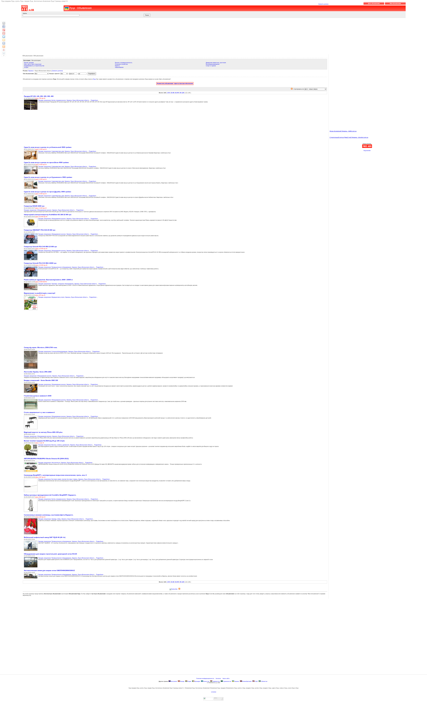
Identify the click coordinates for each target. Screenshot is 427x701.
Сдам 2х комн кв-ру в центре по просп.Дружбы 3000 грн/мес (47, 192)
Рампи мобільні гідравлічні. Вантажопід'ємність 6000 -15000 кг (48, 280)
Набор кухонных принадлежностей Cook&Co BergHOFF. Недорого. (50, 495)
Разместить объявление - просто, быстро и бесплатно (175, 83)
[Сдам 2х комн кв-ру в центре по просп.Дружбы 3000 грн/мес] (31, 203)
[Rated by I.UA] (208, 700)
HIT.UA (215, 698)
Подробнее (94, 100)
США (256, 681)
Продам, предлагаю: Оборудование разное (37, 210)
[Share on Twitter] (3, 36)
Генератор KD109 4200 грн (34, 206)
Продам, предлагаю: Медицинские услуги (51, 297)
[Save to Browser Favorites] (3, 40)
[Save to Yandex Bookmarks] (3, 50)
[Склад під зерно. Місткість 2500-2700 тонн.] (31, 369)
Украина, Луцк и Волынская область (77, 100)
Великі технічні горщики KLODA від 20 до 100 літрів (44, 441)
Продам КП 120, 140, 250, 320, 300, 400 (38, 96)
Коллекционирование (213, 64)
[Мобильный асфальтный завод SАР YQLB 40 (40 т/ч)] (31, 551)
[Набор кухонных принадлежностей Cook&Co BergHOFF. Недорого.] (31, 512)
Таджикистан (216, 681)
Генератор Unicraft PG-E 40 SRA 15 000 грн (40, 246)
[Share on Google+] (3, 30)
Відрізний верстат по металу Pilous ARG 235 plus (43, 432)
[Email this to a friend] (3, 53)
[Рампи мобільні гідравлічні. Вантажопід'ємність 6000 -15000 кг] (31, 290)
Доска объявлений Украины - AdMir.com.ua (343, 131)
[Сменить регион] (57, 71)
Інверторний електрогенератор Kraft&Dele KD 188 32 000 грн (47, 214)
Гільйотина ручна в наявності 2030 (37, 396)
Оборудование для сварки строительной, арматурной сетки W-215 (50, 554)
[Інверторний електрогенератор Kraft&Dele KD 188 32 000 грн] (31, 227)
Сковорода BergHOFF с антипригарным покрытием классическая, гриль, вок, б (55, 475)
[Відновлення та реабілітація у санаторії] (31, 310)
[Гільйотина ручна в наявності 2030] (31, 409)
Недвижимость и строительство (34, 66)
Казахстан (206, 681)
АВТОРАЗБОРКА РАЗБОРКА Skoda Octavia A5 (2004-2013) (46, 458)
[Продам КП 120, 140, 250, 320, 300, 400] (31, 110)
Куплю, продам (29, 62)
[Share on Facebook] (3, 26)
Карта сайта (226, 678)
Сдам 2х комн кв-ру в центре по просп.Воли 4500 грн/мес (46, 162)
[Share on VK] (3, 43)
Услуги (26, 67)
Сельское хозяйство (121, 64)
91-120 (182, 93)
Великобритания (247, 681)
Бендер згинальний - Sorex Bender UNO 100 (41, 380)
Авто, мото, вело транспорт (33, 64)
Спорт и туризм (211, 66)
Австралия (174, 681)
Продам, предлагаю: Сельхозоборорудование (52, 351)
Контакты (218, 678)
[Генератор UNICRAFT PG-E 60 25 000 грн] (31, 243)
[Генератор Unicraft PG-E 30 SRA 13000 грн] (31, 277)
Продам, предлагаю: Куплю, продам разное (52, 100)
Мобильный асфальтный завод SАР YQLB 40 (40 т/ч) (44, 537)
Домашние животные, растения (216, 62)
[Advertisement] (206, 35)
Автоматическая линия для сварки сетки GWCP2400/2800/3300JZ (49, 570)
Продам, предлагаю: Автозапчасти (49, 462)
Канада (182, 681)
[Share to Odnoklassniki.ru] (3, 46)
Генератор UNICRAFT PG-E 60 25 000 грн (39, 230)
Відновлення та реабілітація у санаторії (39, 293)
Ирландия (197, 681)
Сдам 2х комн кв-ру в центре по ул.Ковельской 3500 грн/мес (48, 147)
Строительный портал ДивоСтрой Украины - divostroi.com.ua (349, 137)
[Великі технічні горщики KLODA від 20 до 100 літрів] (31, 455)
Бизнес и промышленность (123, 62)
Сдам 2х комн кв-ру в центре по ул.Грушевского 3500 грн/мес (48, 177)
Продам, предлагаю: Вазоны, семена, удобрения (53, 445)
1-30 (168, 93)
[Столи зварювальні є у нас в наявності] (31, 429)
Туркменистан (227, 681)
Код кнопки (367, 150)
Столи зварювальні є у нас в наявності (39, 412)
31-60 (172, 93)
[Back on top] (3, 23)
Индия (189, 681)
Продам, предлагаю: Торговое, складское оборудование (56, 284)
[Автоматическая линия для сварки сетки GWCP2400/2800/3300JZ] (31, 578)
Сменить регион (323, 4)
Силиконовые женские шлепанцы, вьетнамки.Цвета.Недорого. (48, 515)
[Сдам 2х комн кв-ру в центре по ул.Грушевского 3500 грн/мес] (31, 189)
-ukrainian (213, 692)
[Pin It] (3, 33)
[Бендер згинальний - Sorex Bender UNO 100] (31, 393)
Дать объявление (374, 3)
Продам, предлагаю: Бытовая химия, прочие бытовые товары (58, 479)
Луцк (94, 79)
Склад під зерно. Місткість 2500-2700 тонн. (40, 347)
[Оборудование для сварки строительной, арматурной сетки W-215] (31, 567)
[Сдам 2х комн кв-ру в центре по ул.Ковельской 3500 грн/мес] (31, 159)
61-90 (177, 93)
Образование (119, 67)
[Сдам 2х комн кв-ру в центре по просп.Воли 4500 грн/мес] (31, 174)
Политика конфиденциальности (205, 678)
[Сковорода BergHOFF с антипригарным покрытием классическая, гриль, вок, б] (31, 492)
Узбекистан (264, 681)
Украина (30, 71)
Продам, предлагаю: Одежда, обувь (49, 519)
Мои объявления (395, 3)
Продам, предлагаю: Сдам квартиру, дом (51, 151)
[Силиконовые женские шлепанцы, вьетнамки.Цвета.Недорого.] (31, 534)
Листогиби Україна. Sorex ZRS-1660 (37, 372)
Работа (117, 66)
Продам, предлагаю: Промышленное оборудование (54, 267)
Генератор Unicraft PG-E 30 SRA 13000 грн (40, 263)
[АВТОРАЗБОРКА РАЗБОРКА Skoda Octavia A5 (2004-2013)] (31, 472)
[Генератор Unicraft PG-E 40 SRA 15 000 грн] (31, 260)
